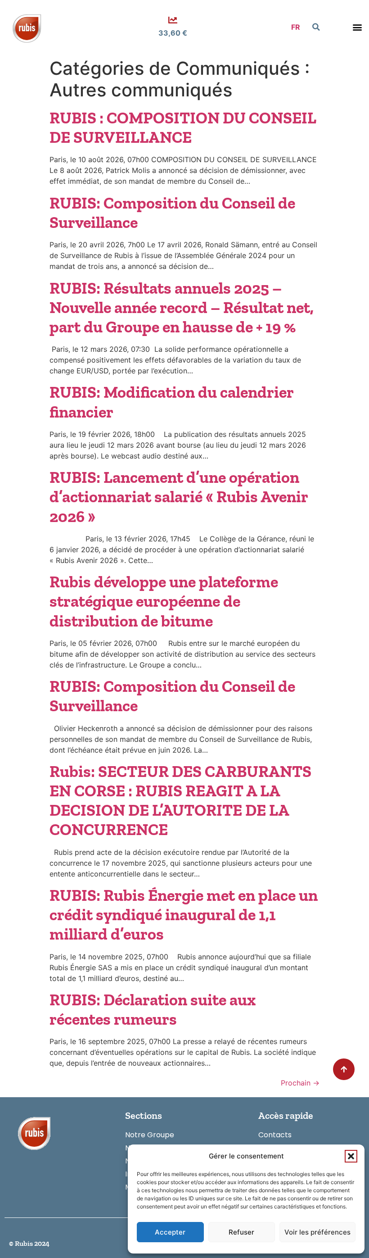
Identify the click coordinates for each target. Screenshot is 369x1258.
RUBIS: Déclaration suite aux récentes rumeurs (153, 1009)
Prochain (300, 1082)
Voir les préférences (317, 1232)
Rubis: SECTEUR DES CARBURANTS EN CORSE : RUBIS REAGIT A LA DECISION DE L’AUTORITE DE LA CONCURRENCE (180, 801)
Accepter (170, 1232)
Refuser (241, 1232)
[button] (351, 1156)
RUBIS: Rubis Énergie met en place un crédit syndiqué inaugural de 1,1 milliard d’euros (184, 915)
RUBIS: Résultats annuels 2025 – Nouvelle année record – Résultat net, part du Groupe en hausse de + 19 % (182, 307)
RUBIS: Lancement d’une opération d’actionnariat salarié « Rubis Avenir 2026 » (179, 497)
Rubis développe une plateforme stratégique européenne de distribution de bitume (164, 601)
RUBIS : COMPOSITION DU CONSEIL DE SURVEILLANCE (183, 127)
